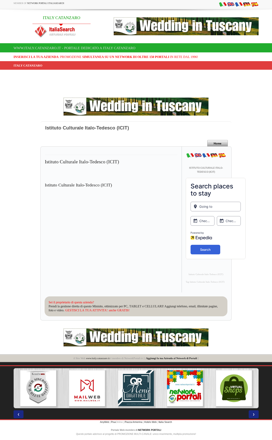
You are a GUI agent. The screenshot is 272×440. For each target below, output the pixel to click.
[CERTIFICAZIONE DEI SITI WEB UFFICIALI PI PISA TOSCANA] (234, 388)
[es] (255, 4)
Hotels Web (150, 422)
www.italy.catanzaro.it (98, 358)
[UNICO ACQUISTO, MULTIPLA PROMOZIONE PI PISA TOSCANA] (136, 388)
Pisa (113, 422)
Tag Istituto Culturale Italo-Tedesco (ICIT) (205, 282)
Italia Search (165, 422)
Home (217, 143)
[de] (247, 4)
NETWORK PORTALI (149, 430)
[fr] (239, 4)
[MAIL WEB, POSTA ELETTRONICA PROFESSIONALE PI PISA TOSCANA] (38, 388)
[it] (223, 4)
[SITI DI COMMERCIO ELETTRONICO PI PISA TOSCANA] (185, 388)
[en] (231, 4)
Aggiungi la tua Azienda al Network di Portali (171, 358)
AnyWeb (104, 422)
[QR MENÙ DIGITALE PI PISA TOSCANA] (87, 388)
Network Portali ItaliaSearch (45, 3)
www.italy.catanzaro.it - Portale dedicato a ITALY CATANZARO (74, 48)
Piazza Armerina (133, 422)
